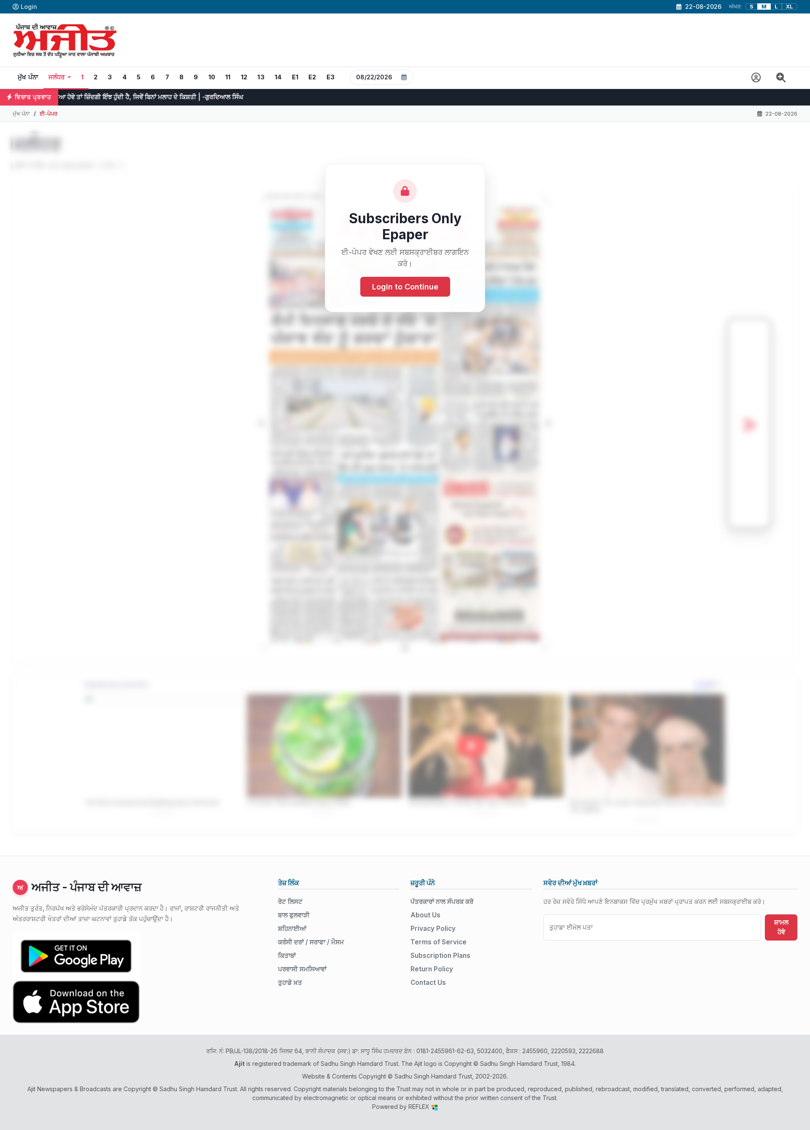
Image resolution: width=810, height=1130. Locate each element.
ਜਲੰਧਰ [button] (57, 77)
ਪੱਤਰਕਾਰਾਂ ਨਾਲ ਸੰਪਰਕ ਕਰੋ (441, 902)
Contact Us (428, 983)
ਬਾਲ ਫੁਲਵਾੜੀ (294, 915)
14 (278, 77)
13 (261, 77)
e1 (295, 77)
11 (228, 77)
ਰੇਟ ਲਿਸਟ (290, 902)
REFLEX (419, 1106)
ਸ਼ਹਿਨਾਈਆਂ (292, 929)
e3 (331, 77)
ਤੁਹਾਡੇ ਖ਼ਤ (290, 983)
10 (212, 77)
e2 (312, 77)
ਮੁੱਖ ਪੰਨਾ (28, 77)
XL (789, 6)
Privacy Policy (433, 929)
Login (29, 6)
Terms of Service (438, 942)
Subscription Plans (440, 956)
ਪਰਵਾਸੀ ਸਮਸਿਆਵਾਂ (302, 969)
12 (244, 77)
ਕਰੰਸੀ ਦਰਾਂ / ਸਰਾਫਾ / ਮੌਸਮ (311, 942)
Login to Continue (405, 286)
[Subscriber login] (756, 78)
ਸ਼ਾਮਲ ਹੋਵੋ (781, 927)
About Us (425, 915)
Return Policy (431, 969)
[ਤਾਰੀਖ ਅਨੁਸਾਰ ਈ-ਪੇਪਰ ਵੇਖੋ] (381, 77)
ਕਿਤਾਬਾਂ (287, 956)
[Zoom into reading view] (781, 78)
